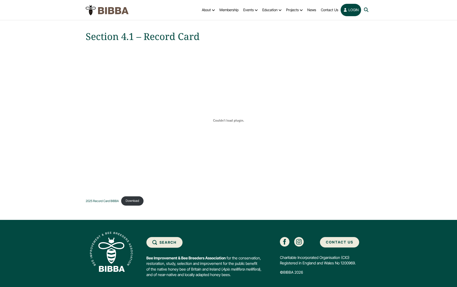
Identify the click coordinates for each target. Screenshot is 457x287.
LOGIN (353, 10)
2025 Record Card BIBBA (102, 201)
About (206, 10)
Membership (228, 10)
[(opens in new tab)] (284, 241)
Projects (292, 10)
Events (248, 10)
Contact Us (329, 10)
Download (132, 201)
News (311, 10)
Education (270, 10)
